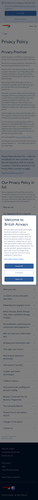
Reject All (19, 279)
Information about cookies (13, 259)
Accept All (19, 266)
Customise (19, 273)
